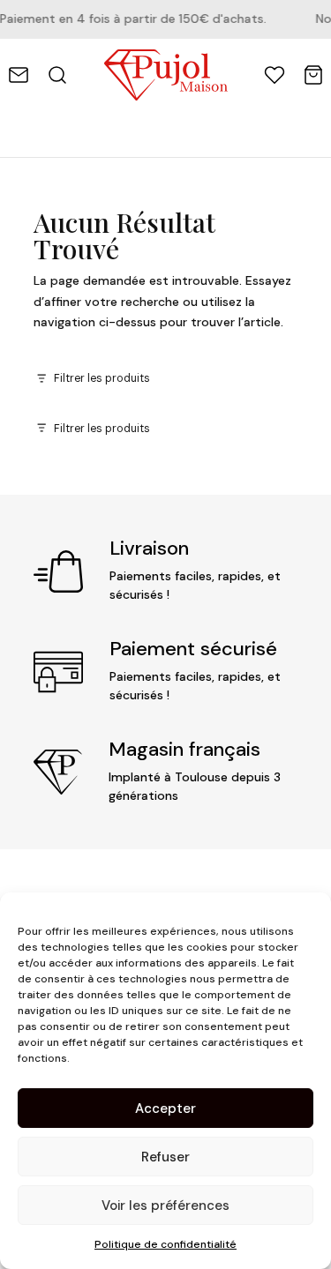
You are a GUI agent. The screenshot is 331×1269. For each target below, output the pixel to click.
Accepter (165, 1108)
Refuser (165, 1157)
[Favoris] (274, 75)
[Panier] (313, 75)
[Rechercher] (57, 75)
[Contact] (18, 75)
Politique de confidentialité (165, 1244)
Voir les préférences (165, 1205)
